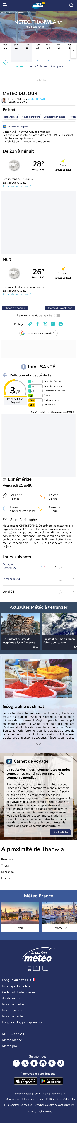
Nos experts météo (16, 986)
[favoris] (59, 22)
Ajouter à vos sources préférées (41, 333)
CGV (45, 1093)
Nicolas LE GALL (36, 99)
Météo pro (9, 1046)
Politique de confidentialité (61, 1099)
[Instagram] (43, 1063)
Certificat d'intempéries (18, 992)
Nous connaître (13, 1004)
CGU (37, 1093)
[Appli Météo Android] (51, 1081)
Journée (18, 66)
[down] (38, 744)
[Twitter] (25, 1063)
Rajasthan (19, 13)
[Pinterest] (52, 1063)
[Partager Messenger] (53, 324)
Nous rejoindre (12, 1010)
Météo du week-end (60, 308)
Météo (3, 13)
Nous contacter (13, 1016)
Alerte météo (11, 998)
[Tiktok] (60, 1063)
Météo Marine (12, 1040)
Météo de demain (15, 308)
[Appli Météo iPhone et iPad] (25, 1081)
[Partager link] (30, 324)
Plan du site (58, 1093)
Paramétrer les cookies (19, 1105)
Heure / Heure (37, 66)
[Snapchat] (34, 1063)
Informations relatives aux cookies (24, 1099)
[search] (71, 5)
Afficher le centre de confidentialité (54, 1105)
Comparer (57, 66)
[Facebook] (16, 1063)
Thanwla (28, 13)
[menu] (5, 5)
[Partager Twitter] (45, 324)
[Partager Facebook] (37, 324)
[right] (73, 51)
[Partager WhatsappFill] (60, 324)
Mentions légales (21, 1093)
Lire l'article (60, 832)
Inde (10, 13)
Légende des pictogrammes (22, 1022)
